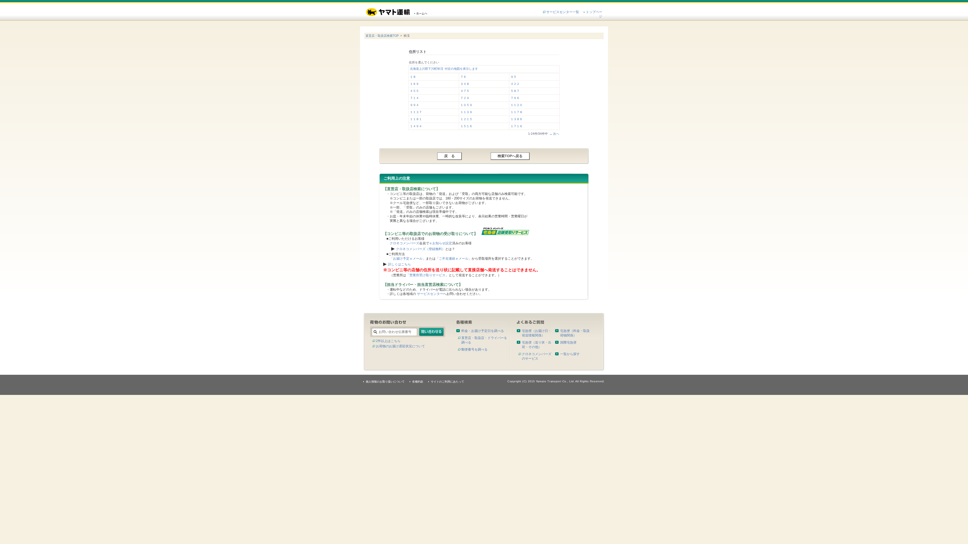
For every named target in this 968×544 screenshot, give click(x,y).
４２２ (515, 84)
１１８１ (416, 119)
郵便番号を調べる (474, 349)
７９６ (515, 98)
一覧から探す (570, 354)
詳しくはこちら (399, 264)
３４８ (464, 84)
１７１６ (516, 126)
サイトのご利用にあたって (447, 381)
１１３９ (466, 112)
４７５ (464, 91)
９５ (513, 77)
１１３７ (416, 112)
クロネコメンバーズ (404, 243)
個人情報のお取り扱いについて (385, 381)
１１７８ (516, 112)
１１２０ (516, 105)
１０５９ (466, 105)
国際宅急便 (568, 342)
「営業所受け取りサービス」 (427, 275)
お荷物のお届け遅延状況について (400, 346)
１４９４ (416, 126)
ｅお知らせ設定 (440, 243)
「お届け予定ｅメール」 (408, 258)
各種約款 (417, 381)
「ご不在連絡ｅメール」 (454, 258)
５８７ (515, 91)
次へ (556, 133)
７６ (463, 77)
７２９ (464, 98)
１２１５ (466, 119)
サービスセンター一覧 (562, 12)
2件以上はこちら (388, 341)
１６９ (414, 84)
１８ (413, 77)
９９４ (414, 105)
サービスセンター (430, 294)
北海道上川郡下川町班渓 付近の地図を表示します (444, 69)
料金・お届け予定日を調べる (482, 331)
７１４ (414, 98)
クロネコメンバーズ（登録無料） (420, 249)
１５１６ (466, 126)
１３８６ (516, 119)
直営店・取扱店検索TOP (382, 36)
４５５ (414, 91)
